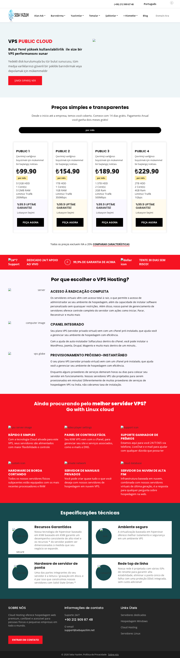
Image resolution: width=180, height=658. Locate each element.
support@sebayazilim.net (80, 630)
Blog (145, 15)
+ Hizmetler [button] (129, 15)
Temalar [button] (93, 15)
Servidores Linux (130, 633)
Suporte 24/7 (72, 615)
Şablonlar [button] (110, 15)
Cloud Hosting (129, 627)
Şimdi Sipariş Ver (25, 80)
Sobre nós (113, 654)
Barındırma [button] (57, 15)
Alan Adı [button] (39, 15)
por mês (90, 130)
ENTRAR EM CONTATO (25, 639)
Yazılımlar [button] (76, 15)
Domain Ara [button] (162, 15)
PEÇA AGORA (30, 222)
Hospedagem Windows (134, 621)
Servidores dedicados (133, 615)
